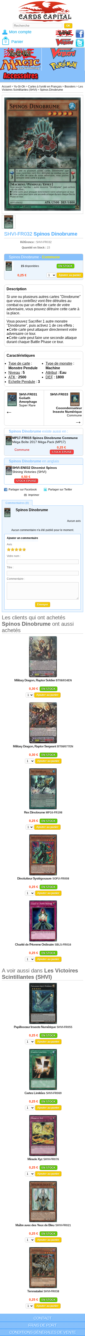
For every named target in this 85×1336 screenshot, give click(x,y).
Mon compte (20, 32)
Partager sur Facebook (23, 489)
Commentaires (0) (17, 503)
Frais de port (42, 1325)
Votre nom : (14, 556)
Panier (17, 41)
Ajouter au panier (70, 275)
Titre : (10, 567)
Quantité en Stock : (34, 247)
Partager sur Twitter (60, 489)
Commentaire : (16, 578)
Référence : (28, 242)
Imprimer (33, 495)
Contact (42, 1318)
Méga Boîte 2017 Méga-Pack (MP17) (39, 442)
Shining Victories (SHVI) (29, 472)
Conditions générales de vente (42, 1332)
